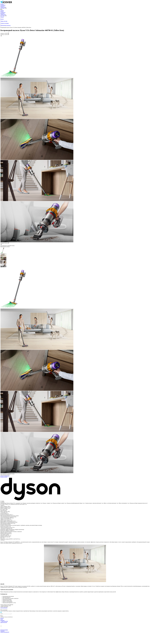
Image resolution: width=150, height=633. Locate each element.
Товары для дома (3, 21)
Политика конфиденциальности (4, 631)
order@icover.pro (3, 622)
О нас (1, 619)
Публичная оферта (4, 629)
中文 (3, 8)
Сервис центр (3, 7)
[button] (5, 613)
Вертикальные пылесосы (5, 25)
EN (1, 8)
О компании (2, 5)
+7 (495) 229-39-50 (4, 621)
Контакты (2, 6)
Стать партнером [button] (3, 607)
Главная (2, 10)
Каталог (2, 3)
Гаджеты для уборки (4, 23)
